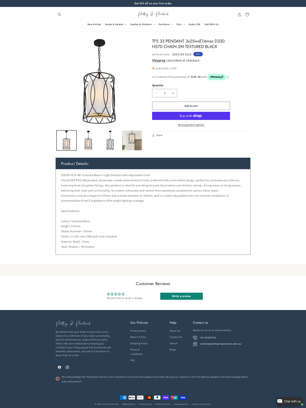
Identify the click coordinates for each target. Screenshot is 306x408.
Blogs (173, 349)
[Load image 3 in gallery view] (110, 140)
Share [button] (159, 135)
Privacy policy (145, 404)
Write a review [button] (181, 296)
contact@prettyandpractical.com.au (220, 343)
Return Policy (138, 337)
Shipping (159, 60)
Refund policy (129, 404)
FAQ (132, 360)
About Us (175, 330)
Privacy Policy (138, 330)
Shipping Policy (139, 343)
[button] (59, 14)
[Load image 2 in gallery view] (88, 140)
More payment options (191, 124)
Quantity (157, 85)
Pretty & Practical (110, 404)
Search (173, 343)
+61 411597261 (208, 337)
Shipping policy (181, 404)
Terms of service (162, 404)
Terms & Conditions (136, 352)
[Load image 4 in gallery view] (132, 140)
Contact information (201, 404)
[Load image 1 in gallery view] (66, 140)
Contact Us (176, 337)
